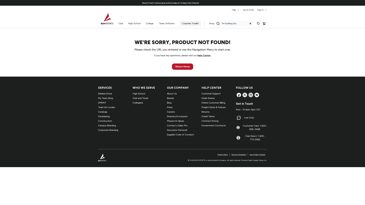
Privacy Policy (223, 155)
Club (120, 23)
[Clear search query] (250, 23)
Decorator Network (177, 130)
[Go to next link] (277, 3)
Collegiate (138, 102)
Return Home (182, 66)
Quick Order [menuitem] (248, 10)
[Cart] (264, 23)
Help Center (204, 55)
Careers (171, 111)
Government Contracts (213, 125)
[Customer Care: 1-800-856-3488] (238, 128)
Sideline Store (105, 93)
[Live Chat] (239, 118)
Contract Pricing (209, 121)
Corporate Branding (108, 130)
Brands (170, 98)
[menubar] (249, 8)
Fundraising (104, 116)
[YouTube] (257, 95)
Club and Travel (140, 98)
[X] (245, 95)
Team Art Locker (106, 107)
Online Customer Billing (213, 102)
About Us (172, 93)
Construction (105, 121)
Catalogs (102, 111)
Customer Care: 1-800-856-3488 (255, 127)
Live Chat (249, 117)
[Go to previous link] (88, 3)
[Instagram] (251, 95)
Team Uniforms (167, 23)
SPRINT (102, 102)
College (150, 23)
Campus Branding (107, 125)
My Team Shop (105, 98)
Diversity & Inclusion (177, 116)
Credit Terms (208, 116)
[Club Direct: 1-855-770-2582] (238, 138)
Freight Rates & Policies (213, 107)
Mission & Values (175, 121)
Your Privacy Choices (257, 155)
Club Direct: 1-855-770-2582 (255, 138)
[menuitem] (236, 8)
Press (170, 107)
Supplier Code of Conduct (180, 134)
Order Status (208, 98)
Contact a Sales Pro (177, 125)
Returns (205, 111)
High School (134, 23)
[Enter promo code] (258, 23)
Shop (211, 23)
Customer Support (211, 93)
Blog (169, 102)
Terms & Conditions (238, 155)
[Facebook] (239, 95)
